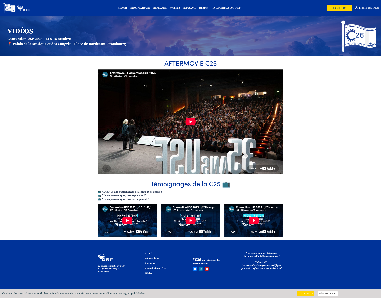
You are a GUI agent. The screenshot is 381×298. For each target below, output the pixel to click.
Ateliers (175, 7)
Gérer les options (328, 293)
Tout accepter (306, 293)
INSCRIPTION (339, 7)
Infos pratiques (140, 7)
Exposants (189, 7)
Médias (148, 273)
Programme (160, 7)
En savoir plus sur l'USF (227, 7)
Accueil (122, 7)
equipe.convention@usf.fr (112, 266)
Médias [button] (203, 7)
